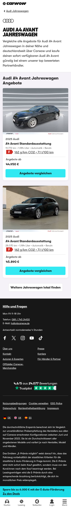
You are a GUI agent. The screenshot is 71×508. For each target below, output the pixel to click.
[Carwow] (14, 3)
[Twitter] (14, 339)
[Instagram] (23, 339)
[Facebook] (5, 339)
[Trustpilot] (35, 388)
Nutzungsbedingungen (15, 403)
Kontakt (7, 353)
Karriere (42, 353)
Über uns (7, 348)
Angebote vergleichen (35, 173)
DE (9, 417)
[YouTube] (32, 339)
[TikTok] (41, 339)
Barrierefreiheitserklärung (31, 408)
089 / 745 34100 (21, 319)
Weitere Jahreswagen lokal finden (36, 287)
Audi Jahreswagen (17, 11)
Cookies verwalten (38, 403)
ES (30, 417)
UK (19, 417)
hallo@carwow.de (20, 323)
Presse (41, 348)
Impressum (53, 408)
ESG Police (56, 403)
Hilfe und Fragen (15, 306)
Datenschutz (9, 408)
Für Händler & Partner (49, 359)
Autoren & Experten (13, 359)
